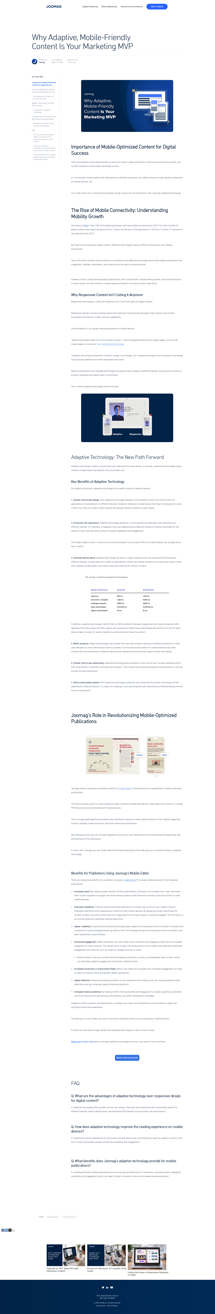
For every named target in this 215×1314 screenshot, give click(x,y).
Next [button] (163, 1258)
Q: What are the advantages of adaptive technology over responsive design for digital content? (43, 138)
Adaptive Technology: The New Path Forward (43, 104)
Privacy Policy (99, 1306)
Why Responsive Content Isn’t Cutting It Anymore (43, 98)
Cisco (85, 225)
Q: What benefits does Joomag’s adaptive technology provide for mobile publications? (44, 157)
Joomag (42, 62)
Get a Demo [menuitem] (157, 6)
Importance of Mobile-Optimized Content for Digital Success (44, 84)
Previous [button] (52, 1258)
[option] (67, 1258)
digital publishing (53, 1217)
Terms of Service (112, 1306)
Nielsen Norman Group (113, 344)
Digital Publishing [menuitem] (90, 6)
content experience (69, 1217)
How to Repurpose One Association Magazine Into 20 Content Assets (145, 1269)
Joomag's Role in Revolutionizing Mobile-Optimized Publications (44, 118)
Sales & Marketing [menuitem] (109, 6)
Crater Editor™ (126, 788)
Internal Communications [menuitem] (132, 6)
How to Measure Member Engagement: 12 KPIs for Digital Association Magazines (66, 1269)
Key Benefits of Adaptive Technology (41, 111)
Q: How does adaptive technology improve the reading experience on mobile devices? (44, 148)
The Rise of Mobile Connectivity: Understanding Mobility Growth (43, 91)
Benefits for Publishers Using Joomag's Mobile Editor (43, 125)
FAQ (33, 130)
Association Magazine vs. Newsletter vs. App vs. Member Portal (106, 1269)
